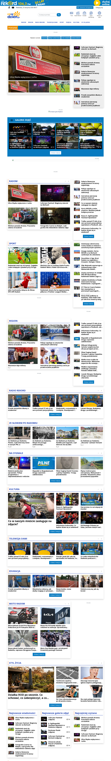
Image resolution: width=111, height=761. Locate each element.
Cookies (34, 411)
